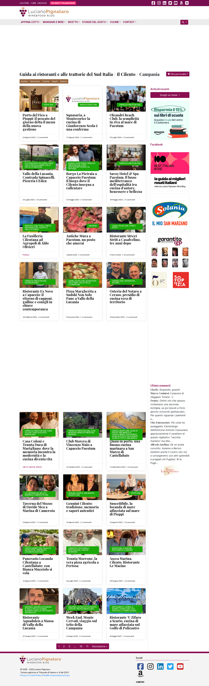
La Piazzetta (83, 607)
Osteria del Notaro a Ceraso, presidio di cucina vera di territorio (126, 296)
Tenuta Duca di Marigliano (36, 434)
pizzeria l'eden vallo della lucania (39, 164)
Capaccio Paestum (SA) (129, 105)
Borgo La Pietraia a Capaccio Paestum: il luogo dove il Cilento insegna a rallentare (81, 180)
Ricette (73, 22)
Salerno (63, 81)
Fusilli (26, 255)
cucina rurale (32, 283)
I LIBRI (33, 3)
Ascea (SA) (117, 548)
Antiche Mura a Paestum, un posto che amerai (80, 239)
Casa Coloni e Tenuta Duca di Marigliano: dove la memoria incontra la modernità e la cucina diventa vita (39, 450)
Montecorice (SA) (88, 105)
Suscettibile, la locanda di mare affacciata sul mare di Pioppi (125, 508)
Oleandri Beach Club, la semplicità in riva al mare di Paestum (124, 120)
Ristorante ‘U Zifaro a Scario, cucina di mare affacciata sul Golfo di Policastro (125, 622)
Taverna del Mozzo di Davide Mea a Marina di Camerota (39, 507)
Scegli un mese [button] (169, 94)
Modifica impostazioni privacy (56, 675)
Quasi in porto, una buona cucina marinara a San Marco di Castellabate (125, 448)
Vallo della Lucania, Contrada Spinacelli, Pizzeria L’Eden (39, 177)
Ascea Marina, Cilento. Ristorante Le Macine (125, 562)
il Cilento (126, 74)
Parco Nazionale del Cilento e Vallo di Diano (38, 228)
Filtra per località (178, 74)
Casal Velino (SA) (120, 226)
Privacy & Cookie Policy (30, 675)
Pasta (32, 467)
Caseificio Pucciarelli (78, 548)
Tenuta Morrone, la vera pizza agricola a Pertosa (82, 562)
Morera (72, 434)
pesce (39, 467)
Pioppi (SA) (48, 105)
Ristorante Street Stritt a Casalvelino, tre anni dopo (125, 239)
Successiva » (99, 646)
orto (25, 467)
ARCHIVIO (42, 3)
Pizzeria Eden (31, 163)
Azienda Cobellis (33, 611)
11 (87, 646)
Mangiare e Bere (53, 22)
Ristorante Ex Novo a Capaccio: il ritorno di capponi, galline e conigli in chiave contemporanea (38, 300)
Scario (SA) (124, 609)
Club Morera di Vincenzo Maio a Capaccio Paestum (80, 445)
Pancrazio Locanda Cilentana (36, 551)
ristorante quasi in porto (124, 435)
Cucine (114, 22)
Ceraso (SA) (117, 281)
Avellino (24, 81)
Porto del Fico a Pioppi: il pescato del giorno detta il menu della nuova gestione (39, 122)
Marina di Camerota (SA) (36, 495)
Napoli (55, 81)
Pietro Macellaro (85, 609)
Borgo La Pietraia (77, 163)
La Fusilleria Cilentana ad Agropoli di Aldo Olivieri (36, 241)
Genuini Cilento (75, 493)
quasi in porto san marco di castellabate (125, 433)
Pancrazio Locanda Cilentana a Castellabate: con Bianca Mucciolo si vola (38, 565)
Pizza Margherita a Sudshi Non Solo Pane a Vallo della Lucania (81, 296)
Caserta (46, 81)
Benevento (35, 81)
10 (81, 646)
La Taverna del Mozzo (35, 493)
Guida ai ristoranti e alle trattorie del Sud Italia (66, 74)
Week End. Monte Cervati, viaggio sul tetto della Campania (81, 622)
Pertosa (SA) (74, 550)
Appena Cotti (30, 22)
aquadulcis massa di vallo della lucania (38, 608)
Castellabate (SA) (120, 431)
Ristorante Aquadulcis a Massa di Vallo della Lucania (38, 622)
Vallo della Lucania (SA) (38, 166)
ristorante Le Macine (122, 550)
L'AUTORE (24, 3)
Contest (128, 22)
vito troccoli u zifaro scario (124, 610)
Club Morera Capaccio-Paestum (81, 432)
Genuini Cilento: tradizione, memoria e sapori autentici (82, 507)
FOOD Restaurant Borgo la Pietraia (79, 167)
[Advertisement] (104, 47)
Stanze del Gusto (94, 22)
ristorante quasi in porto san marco (125, 437)
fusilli (42, 226)
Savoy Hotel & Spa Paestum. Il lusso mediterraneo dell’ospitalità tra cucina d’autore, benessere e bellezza (126, 182)
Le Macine (127, 548)
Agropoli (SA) (31, 226)
